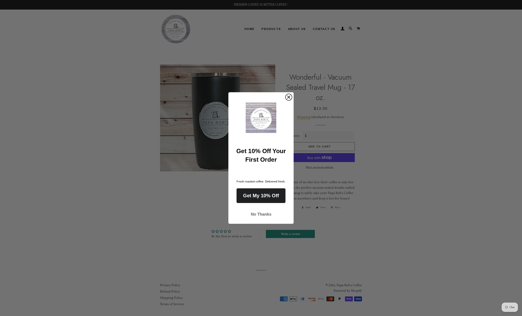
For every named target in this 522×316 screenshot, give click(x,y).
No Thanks (261, 214)
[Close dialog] (288, 97)
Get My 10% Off (261, 195)
